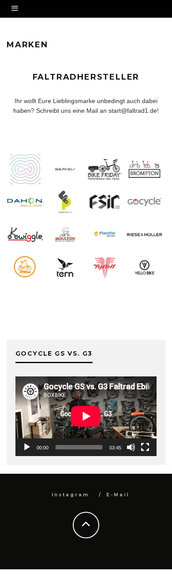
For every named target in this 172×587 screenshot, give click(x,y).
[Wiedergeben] (26, 447)
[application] (86, 416)
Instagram (70, 495)
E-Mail (117, 495)
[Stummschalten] (131, 447)
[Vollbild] (145, 447)
